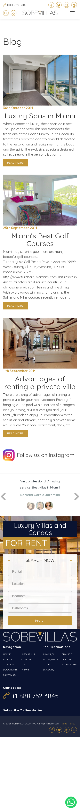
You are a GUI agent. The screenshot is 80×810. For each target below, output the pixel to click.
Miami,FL (49, 654)
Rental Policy (68, 723)
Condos (8, 664)
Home (7, 654)
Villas (7, 659)
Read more (15, 162)
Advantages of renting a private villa (40, 382)
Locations (10, 669)
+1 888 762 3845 (35, 696)
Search (40, 620)
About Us (28, 654)
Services (9, 674)
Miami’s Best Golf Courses (40, 239)
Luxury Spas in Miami (40, 115)
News (26, 669)
